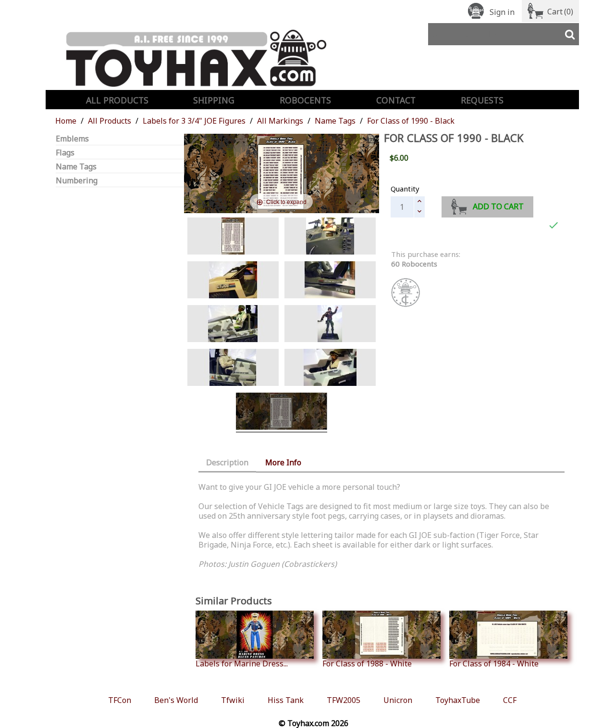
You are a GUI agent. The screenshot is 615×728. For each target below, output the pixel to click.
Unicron (397, 700)
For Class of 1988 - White (367, 663)
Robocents (305, 100)
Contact (396, 100)
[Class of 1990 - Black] (233, 237)
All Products (117, 100)
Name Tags (76, 167)
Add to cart (498, 206)
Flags (65, 153)
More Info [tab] (283, 462)
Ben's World (176, 700)
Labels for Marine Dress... (242, 663)
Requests (482, 100)
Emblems (72, 139)
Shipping (213, 100)
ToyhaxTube (457, 700)
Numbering (77, 181)
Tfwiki (233, 700)
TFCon (119, 700)
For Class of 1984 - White (494, 663)
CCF (510, 700)
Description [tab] (227, 462)
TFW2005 (343, 700)
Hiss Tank (286, 700)
